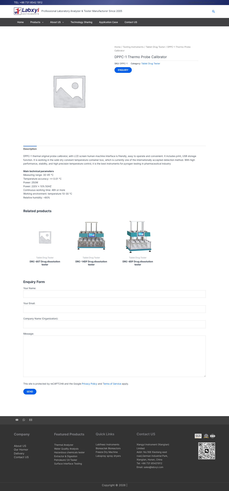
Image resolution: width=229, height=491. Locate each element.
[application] (41, 22)
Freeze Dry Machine (107, 452)
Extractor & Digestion (65, 456)
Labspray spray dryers (108, 455)
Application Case (108, 22)
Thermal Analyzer (63, 444)
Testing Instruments (133, 47)
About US (55, 22)
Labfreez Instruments (107, 444)
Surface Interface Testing (68, 463)
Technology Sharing (81, 22)
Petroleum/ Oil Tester (65, 459)
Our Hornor (21, 449)
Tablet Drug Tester (155, 47)
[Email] (30, 419)
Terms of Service (112, 383)
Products (35, 22)
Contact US (131, 22)
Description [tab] (30, 148)
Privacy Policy (89, 383)
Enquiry (123, 69)
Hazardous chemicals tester (69, 452)
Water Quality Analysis (66, 448)
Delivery (19, 453)
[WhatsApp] (23, 419)
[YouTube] (17, 419)
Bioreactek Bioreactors (108, 448)
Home (20, 22)
